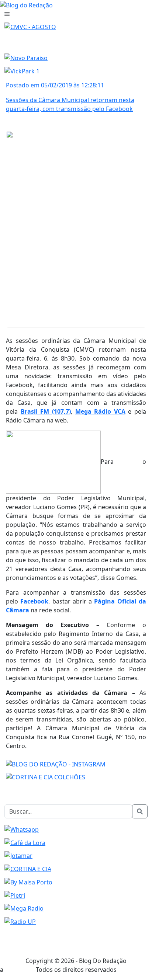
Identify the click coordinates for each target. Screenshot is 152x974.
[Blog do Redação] (26, 4)
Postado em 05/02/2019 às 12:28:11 (55, 85)
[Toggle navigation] (7, 14)
